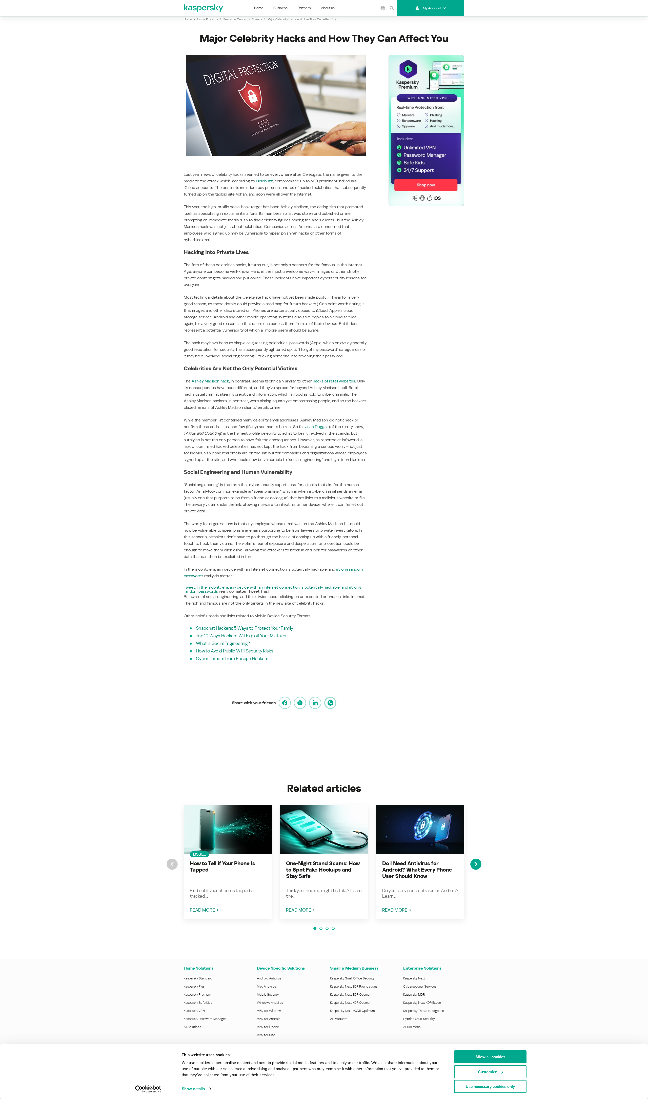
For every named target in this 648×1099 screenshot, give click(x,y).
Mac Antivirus (266, 986)
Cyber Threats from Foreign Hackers (232, 658)
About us (328, 8)
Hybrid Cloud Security (419, 1019)
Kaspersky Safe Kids (198, 1003)
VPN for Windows (269, 1011)
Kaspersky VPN (194, 1011)
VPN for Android (268, 1019)
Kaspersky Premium (197, 994)
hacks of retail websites (334, 381)
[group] (228, 862)
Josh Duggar (316, 426)
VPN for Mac (266, 1035)
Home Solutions (198, 968)
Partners (304, 8)
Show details (193, 1089)
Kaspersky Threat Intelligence (423, 1011)
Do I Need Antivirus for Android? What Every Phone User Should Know (417, 869)
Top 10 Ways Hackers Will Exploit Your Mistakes (242, 635)
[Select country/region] (383, 8)
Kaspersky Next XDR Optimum (351, 1003)
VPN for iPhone (268, 1027)
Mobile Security (268, 994)
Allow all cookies (490, 1057)
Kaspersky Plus (194, 986)
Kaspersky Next (414, 978)
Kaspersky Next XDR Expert (422, 1003)
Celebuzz (264, 181)
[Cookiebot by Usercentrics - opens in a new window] (148, 1089)
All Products (338, 1019)
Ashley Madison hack (210, 381)
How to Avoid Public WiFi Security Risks (234, 650)
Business (280, 8)
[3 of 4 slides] (327, 928)
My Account (432, 8)
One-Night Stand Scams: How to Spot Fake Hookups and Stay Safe (323, 869)
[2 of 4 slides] (321, 928)
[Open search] (392, 8)
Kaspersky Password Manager (205, 1019)
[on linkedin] (315, 703)
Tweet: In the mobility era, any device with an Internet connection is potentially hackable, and (266, 587)
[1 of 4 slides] (315, 928)
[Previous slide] (172, 864)
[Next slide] (476, 864)
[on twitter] (300, 703)
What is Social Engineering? (223, 643)
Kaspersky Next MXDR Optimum (352, 1011)
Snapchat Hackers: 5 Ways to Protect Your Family (244, 628)
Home (258, 8)
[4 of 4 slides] (333, 928)
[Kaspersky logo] (204, 8)
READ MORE (202, 910)
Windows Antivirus (270, 1003)
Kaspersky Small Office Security (352, 978)
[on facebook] (285, 703)
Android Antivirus (269, 978)
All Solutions (192, 1027)
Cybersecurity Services (419, 986)
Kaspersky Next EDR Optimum (351, 994)
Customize (487, 1072)
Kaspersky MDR (414, 994)
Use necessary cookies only (490, 1086)
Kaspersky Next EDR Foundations (353, 986)
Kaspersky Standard (198, 978)
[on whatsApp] (330, 703)
